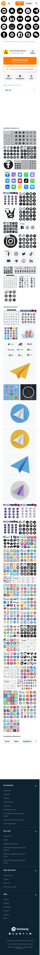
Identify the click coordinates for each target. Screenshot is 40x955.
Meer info (8, 92)
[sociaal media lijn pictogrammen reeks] (10, 363)
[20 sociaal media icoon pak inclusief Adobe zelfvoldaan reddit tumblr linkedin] (12, 230)
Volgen (32, 53)
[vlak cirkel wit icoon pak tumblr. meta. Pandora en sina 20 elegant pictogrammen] (11, 914)
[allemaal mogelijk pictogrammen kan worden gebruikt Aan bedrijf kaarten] (12, 377)
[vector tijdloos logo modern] (19, 462)
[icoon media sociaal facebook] (25, 167)
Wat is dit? (19, 85)
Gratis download (20, 61)
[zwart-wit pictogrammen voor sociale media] (19, 140)
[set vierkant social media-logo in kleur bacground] (19, 196)
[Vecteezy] (3, 3)
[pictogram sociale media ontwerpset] (12, 285)
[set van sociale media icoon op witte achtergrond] (19, 330)
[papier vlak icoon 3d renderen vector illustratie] (19, 483)
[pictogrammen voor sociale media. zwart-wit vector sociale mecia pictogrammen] (14, 180)
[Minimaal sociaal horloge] (11, 522)
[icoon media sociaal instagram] (10, 299)
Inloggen (29, 3)
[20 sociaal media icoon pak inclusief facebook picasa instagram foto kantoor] (8, 343)
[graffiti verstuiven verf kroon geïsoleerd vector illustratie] (10, 245)
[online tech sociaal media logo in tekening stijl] (11, 505)
